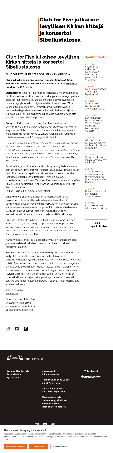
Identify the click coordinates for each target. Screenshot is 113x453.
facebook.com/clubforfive (20, 299)
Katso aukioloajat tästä (53, 407)
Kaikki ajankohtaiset (99, 225)
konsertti (71, 83)
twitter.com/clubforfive (18, 302)
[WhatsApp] (26, 329)
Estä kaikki (39, 447)
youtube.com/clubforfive (19, 309)
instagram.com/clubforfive (20, 306)
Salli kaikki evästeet (15, 447)
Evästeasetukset (60, 447)
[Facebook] (8, 329)
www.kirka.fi (12, 293)
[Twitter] (17, 329)
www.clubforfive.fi (15, 290)
